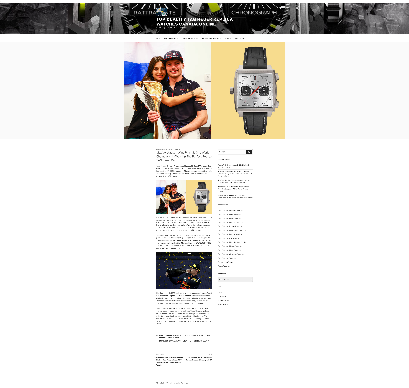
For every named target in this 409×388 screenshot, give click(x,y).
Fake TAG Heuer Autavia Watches (229, 214)
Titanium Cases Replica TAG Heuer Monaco (187, 342)
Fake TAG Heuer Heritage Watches (230, 234)
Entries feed (222, 296)
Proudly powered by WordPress (177, 383)
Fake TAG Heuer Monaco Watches (173, 335)
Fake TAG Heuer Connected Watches (230, 222)
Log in (220, 292)
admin (177, 149)
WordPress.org (223, 304)
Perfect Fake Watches (189, 38)
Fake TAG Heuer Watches (210, 38)
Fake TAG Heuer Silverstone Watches (230, 254)
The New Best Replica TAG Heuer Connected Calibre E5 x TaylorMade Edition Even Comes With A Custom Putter (235, 173)
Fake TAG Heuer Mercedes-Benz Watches (232, 242)
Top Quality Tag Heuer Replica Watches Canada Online (194, 21)
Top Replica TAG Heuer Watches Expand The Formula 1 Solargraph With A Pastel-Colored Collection (233, 189)
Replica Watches (170, 38)
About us (228, 38)
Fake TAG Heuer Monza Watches (229, 250)
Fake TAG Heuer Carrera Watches (229, 218)
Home (158, 38)
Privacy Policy (240, 38)
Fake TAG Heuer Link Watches (228, 238)
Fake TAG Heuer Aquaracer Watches (230, 210)
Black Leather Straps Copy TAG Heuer (176, 340)
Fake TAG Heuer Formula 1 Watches (230, 226)
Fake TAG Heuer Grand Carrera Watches (232, 230)
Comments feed (223, 300)
